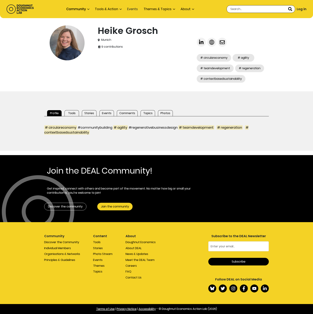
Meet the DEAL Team (140, 260)
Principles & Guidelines (59, 260)
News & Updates (137, 254)
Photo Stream (102, 254)
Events (132, 9)
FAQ (128, 271)
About (186, 9)
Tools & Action (106, 9)
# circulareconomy (214, 58)
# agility (243, 58)
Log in (301, 9)
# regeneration (249, 68)
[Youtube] (254, 288)
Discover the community (65, 206)
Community (76, 9)
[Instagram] (233, 288)
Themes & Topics (158, 9)
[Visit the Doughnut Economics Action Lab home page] (20, 9)
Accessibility (147, 309)
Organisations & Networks (62, 254)
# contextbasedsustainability (221, 79)
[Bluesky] (212, 288)
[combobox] (261, 9)
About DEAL (133, 248)
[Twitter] (223, 288)
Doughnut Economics (141, 242)
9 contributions (112, 47)
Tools (97, 242)
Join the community (115, 206)
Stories (98, 248)
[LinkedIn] (265, 288)
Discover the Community (61, 242)
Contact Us (133, 277)
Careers (131, 266)
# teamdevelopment (215, 68)
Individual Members (57, 248)
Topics (97, 271)
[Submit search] (290, 9)
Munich (106, 40)
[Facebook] (244, 288)
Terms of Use (105, 309)
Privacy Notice (127, 309)
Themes (99, 266)
